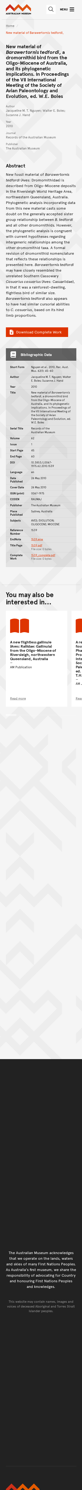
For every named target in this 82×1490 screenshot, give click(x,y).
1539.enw (37, 539)
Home (10, 25)
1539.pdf (36, 545)
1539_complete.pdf (43, 555)
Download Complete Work (39, 331)
